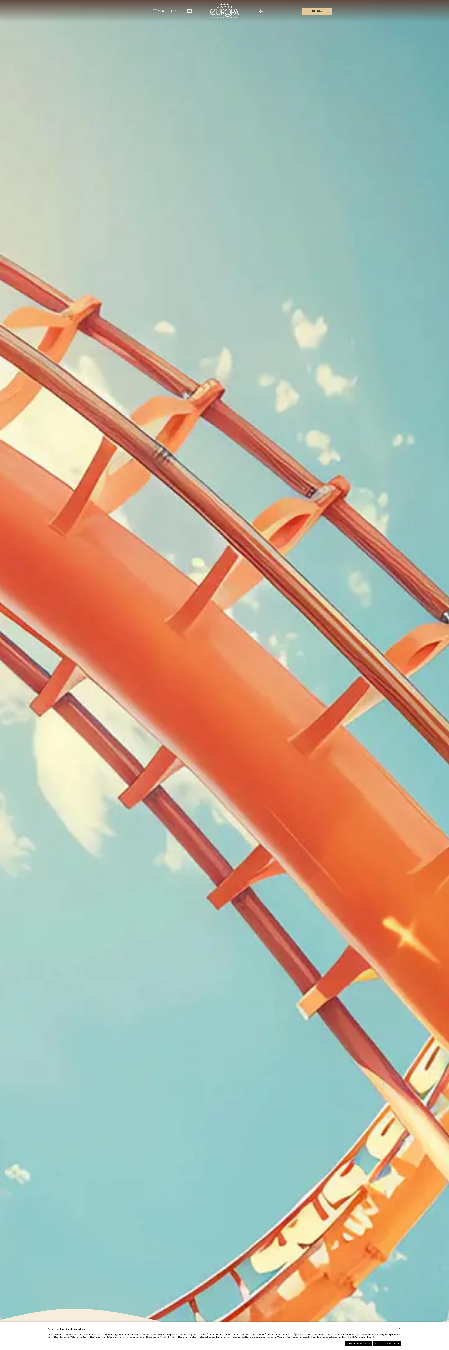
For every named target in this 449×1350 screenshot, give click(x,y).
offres (317, 10)
